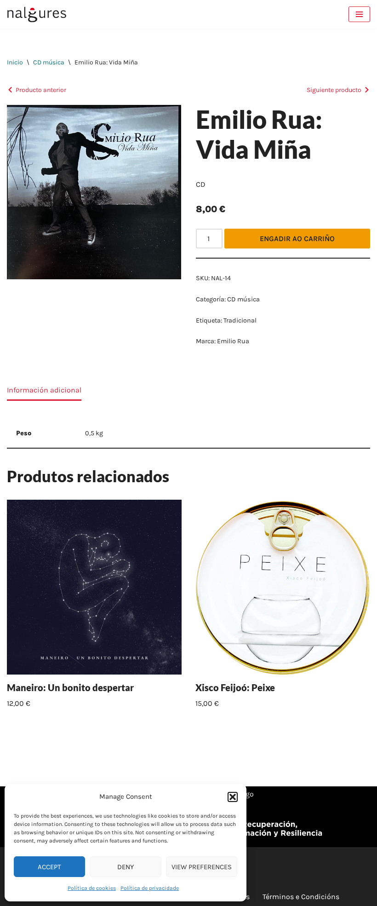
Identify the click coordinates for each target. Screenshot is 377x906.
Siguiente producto (334, 90)
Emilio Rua (233, 341)
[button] (232, 797)
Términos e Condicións (301, 896)
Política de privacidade (149, 888)
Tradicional (240, 320)
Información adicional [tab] (44, 390)
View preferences (201, 867)
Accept (49, 867)
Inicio (15, 62)
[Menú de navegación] (359, 14)
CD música (48, 62)
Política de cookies (92, 888)
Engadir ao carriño (297, 238)
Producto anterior (41, 90)
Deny (125, 867)
